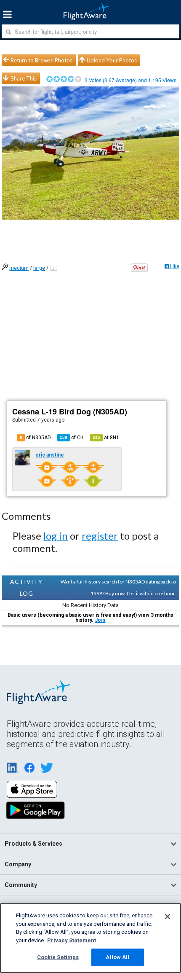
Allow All (117, 957)
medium (19, 268)
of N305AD (35, 438)
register (100, 536)
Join (100, 620)
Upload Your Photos (112, 60)
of (72, 438)
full (53, 268)
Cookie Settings (58, 957)
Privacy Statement (71, 940)
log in (55, 536)
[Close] (167, 916)
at (106, 438)
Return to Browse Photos (41, 60)
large (39, 268)
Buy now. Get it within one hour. (140, 593)
